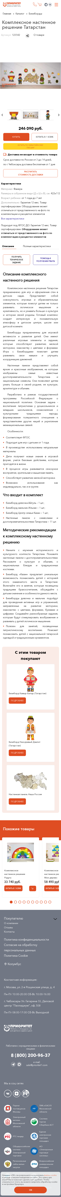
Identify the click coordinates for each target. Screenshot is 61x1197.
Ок (30, 1190)
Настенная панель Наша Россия (25, 794)
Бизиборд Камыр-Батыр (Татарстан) (27, 693)
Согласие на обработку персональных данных (20, 947)
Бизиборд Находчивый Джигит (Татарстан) (24, 744)
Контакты (9, 931)
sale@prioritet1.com (36, 1065)
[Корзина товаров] (39, 5)
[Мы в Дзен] (16, 1093)
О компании (11, 923)
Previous (2, 115)
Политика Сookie (16, 955)
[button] (11, 902)
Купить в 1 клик (44, 137)
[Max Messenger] (50, 4)
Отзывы (8, 927)
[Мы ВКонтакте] (7, 1093)
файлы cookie (50, 1175)
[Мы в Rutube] (25, 1093)
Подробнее (17, 700)
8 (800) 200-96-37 (35, 4)
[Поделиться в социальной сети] (27, 36)
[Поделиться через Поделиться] (27, 35)
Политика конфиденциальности (26, 939)
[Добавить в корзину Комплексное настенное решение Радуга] (32, 888)
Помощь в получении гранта (45, 259)
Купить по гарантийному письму (30, 146)
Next (59, 115)
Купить (16, 137)
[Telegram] (46, 4)
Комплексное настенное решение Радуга (14, 874)
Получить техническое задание (16, 260)
